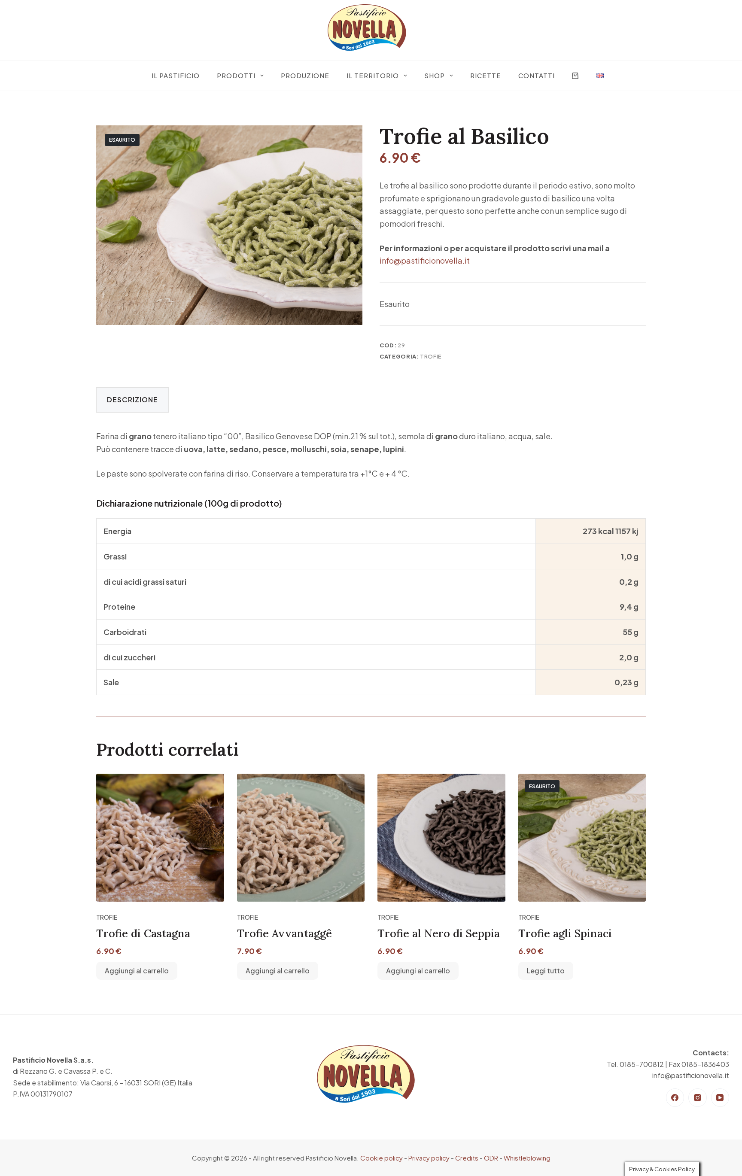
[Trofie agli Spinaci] (582, 838)
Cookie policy (381, 1158)
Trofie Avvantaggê (284, 933)
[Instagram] (697, 1097)
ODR (491, 1158)
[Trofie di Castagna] (160, 838)
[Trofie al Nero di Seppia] (441, 838)
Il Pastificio (176, 75)
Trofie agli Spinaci (565, 933)
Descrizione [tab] (132, 399)
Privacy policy (429, 1158)
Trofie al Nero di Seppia (438, 933)
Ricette (485, 75)
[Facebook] (675, 1097)
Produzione (305, 75)
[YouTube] (720, 1097)
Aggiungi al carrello (137, 970)
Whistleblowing (527, 1158)
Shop (434, 75)
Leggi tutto (546, 970)
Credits (466, 1158)
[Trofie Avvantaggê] (301, 838)
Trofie (431, 356)
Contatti (536, 75)
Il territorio (373, 75)
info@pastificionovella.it (425, 260)
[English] (600, 75)
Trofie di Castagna (143, 933)
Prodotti (236, 75)
